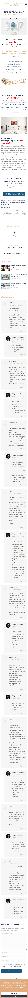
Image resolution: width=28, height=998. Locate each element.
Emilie (10, 491)
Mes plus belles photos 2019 (18, 266)
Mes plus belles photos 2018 (18, 284)
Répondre (22, 331)
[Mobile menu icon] (26, 3)
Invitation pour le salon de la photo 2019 (19, 275)
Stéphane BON (13, 422)
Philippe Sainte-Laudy (18, 337)
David (10, 806)
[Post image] (5, 268)
